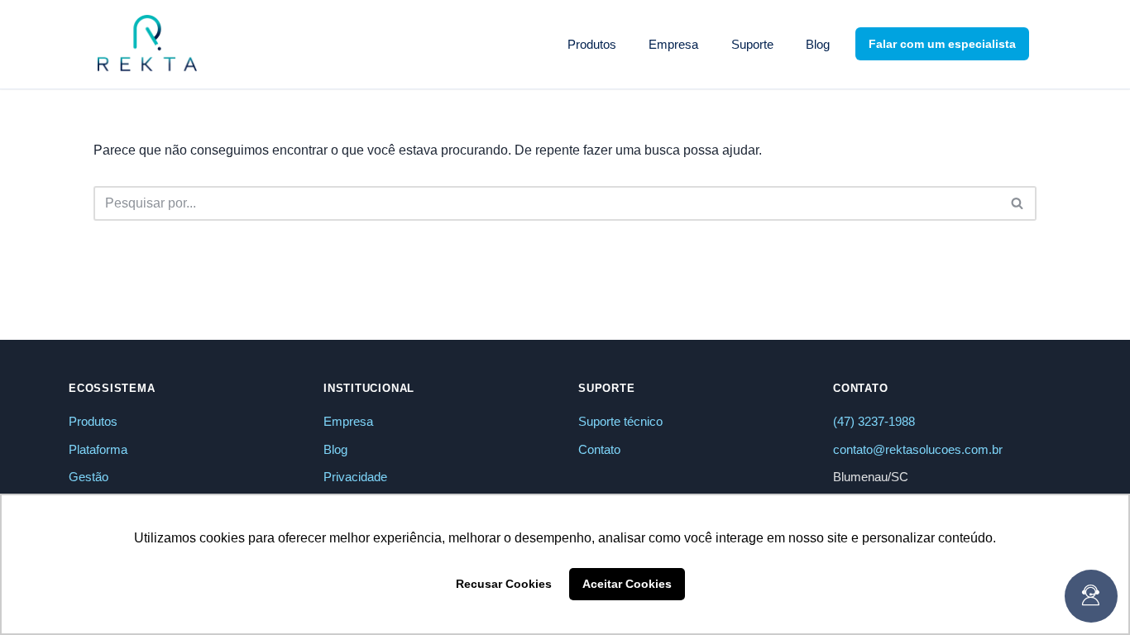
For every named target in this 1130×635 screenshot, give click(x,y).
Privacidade (355, 477)
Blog (818, 44)
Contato (599, 449)
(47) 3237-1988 (874, 421)
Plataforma (98, 449)
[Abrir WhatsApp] (1088, 42)
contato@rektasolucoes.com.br (918, 449)
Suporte (752, 44)
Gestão (88, 477)
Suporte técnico (620, 421)
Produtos (93, 421)
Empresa (673, 44)
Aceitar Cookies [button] (627, 583)
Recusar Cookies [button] (504, 583)
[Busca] (1018, 203)
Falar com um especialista (942, 43)
